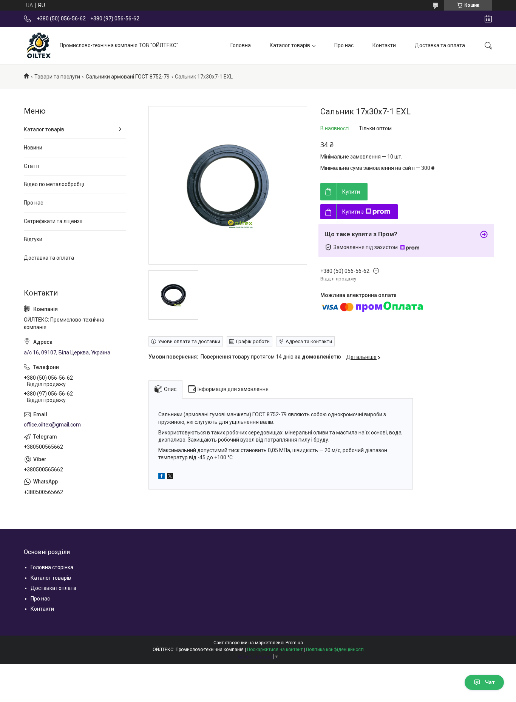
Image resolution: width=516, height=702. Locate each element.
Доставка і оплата (53, 588)
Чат (490, 682)
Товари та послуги (57, 77)
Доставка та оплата (440, 45)
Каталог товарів (290, 45)
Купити (351, 192)
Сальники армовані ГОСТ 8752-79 (128, 77)
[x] (170, 477)
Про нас (344, 45)
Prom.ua (294, 642)
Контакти (384, 45)
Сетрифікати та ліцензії (53, 221)
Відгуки (33, 239)
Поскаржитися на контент (275, 649)
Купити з (353, 212)
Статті (31, 166)
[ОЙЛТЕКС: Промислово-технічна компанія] (39, 46)
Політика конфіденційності (335, 649)
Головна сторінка (52, 567)
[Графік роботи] (488, 19)
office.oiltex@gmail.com (52, 425)
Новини (33, 148)
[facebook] (161, 477)
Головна (240, 45)
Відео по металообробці (54, 184)
